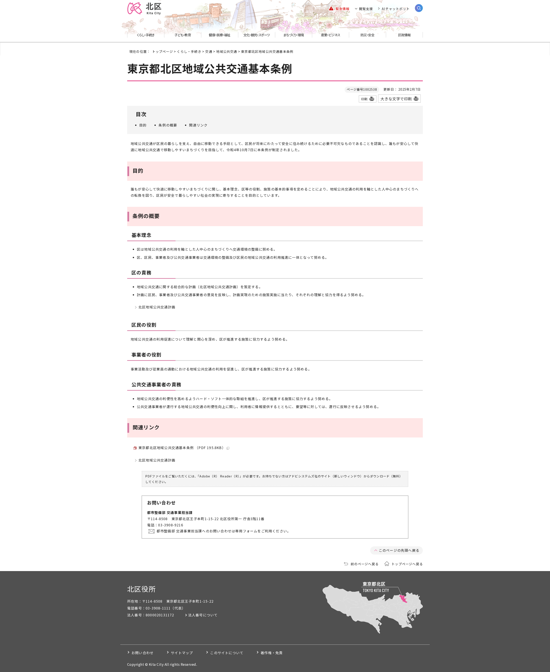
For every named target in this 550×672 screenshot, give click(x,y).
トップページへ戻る (407, 563)
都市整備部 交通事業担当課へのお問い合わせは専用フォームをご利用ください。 (224, 530)
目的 (143, 125)
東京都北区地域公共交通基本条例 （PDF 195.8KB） (182, 447)
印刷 (364, 99)
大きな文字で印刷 (396, 98)
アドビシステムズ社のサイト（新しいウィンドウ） (326, 476)
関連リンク (198, 125)
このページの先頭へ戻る (399, 550)
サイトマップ (182, 652)
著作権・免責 (272, 652)
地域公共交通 (226, 51)
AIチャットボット (396, 8)
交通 (208, 51)
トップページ (162, 51)
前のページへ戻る (365, 563)
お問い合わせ (142, 652)
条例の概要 (168, 125)
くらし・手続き (189, 51)
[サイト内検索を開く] (419, 8)
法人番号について (203, 614)
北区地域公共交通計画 (156, 306)
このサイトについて (226, 652)
